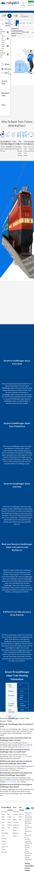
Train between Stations (4, 838)
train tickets (25, 756)
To (14, 14)
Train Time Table (3, 825)
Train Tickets (23, 4)
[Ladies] (6, 69)
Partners (15, 822)
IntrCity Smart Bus (21, 816)
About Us (16, 811)
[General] (2, 69)
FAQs (14, 819)
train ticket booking (11, 782)
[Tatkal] (2, 73)
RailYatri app (26, 747)
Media (15, 836)
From (4, 14)
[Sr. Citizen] (6, 73)
